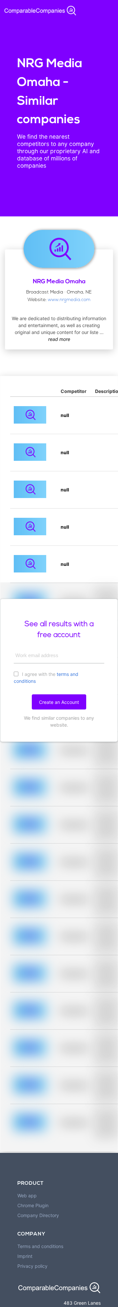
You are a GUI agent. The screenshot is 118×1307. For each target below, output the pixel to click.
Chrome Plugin (33, 1205)
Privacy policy (32, 1266)
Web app (27, 1195)
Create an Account (59, 702)
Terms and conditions (40, 1246)
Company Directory (38, 1215)
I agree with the (46, 677)
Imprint (24, 1256)
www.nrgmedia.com (69, 299)
